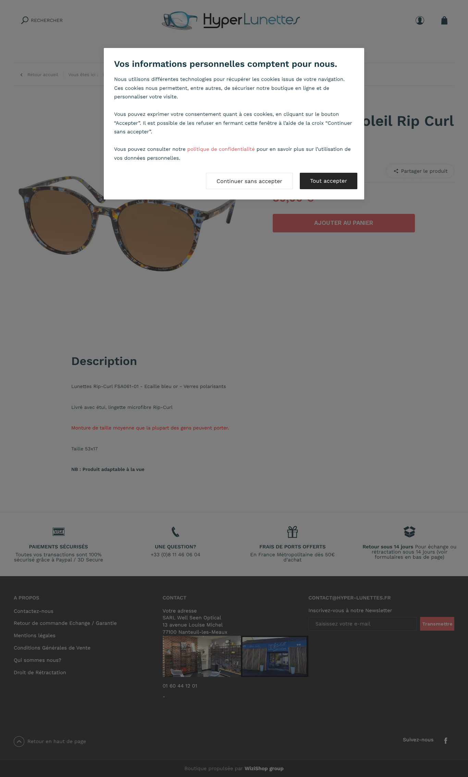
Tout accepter (328, 181)
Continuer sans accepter (249, 181)
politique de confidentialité (221, 149)
